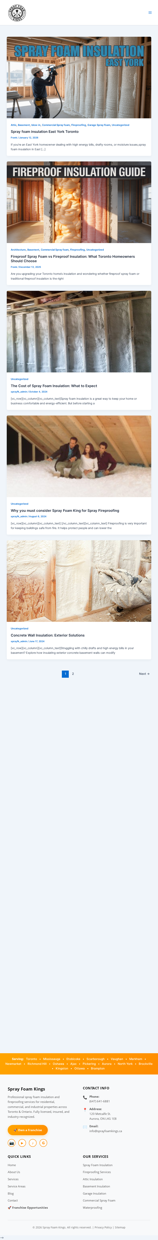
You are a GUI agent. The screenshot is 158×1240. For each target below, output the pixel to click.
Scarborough (96, 1059)
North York (125, 1064)
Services (13, 1179)
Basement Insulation (96, 1186)
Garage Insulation (94, 1193)
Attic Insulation (93, 1179)
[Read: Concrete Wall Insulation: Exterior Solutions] (79, 581)
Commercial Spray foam (56, 125)
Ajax (73, 1064)
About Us (14, 1172)
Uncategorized (120, 125)
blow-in (35, 125)
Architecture (18, 249)
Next (144, 674)
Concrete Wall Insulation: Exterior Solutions (48, 635)
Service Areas (16, 1186)
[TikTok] (33, 1143)
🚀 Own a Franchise (27, 1130)
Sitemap (120, 1227)
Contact (13, 1200)
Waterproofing (92, 1207)
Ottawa (79, 1068)
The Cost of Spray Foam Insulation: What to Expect (54, 386)
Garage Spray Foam (98, 125)
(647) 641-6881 (99, 1101)
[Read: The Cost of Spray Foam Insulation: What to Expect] (79, 331)
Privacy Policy (103, 1227)
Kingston (62, 1068)
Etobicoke (73, 1059)
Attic (13, 125)
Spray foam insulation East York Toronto (45, 131)
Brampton (98, 1068)
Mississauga (51, 1059)
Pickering (89, 1064)
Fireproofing (78, 125)
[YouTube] (22, 1143)
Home (12, 1165)
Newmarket (13, 1064)
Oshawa (58, 1064)
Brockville (146, 1064)
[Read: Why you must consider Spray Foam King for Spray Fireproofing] (79, 456)
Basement (24, 125)
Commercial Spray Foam (99, 1200)
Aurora (107, 1064)
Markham (135, 1059)
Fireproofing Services (97, 1172)
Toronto (31, 1059)
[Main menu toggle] (150, 13)
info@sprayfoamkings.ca (105, 1131)
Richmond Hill (37, 1064)
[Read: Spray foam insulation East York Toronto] (79, 77)
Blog (11, 1193)
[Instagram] (11, 1143)
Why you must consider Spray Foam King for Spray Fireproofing (65, 510)
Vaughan (117, 1059)
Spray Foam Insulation (98, 1165)
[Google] (43, 1143)
